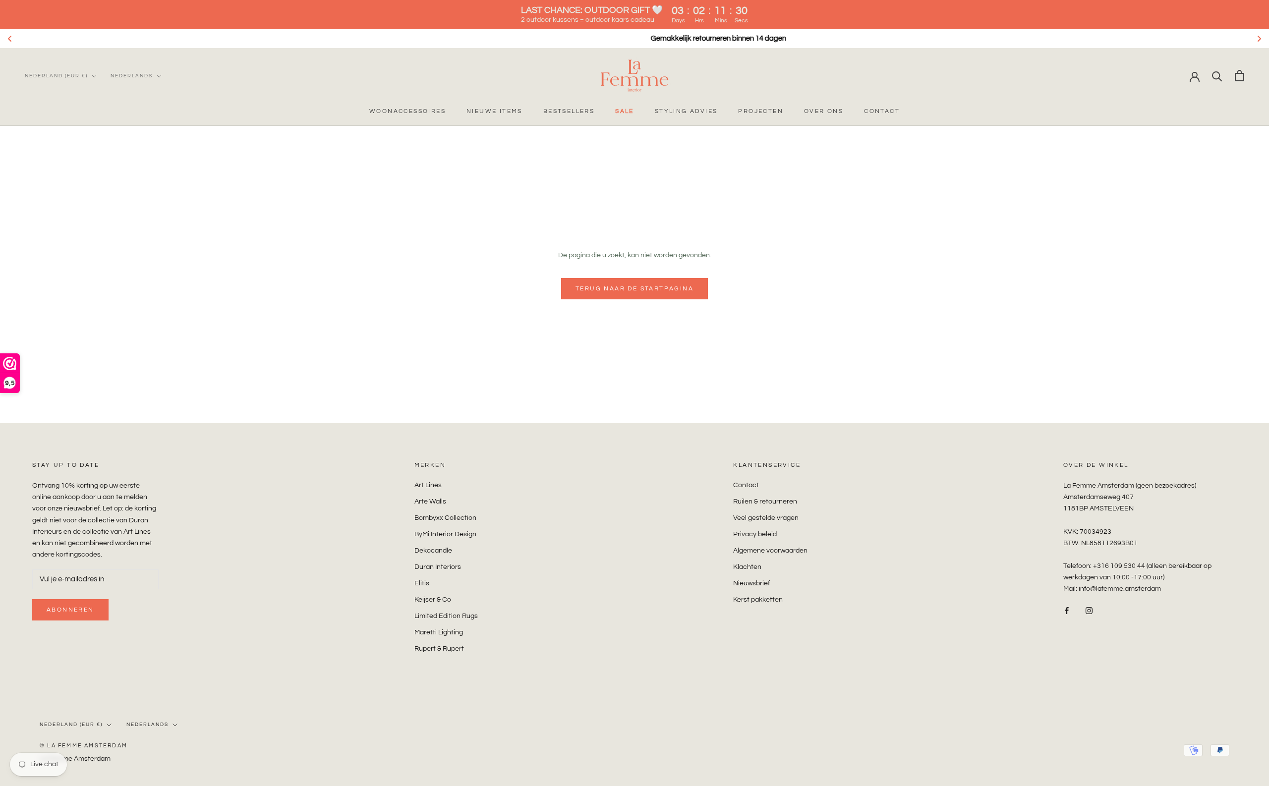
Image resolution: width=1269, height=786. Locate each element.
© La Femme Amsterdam (83, 745)
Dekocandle (433, 550)
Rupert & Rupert (439, 648)
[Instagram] (1089, 610)
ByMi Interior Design (445, 534)
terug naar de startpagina (634, 288)
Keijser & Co (432, 599)
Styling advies (686, 111)
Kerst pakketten (758, 599)
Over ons (823, 111)
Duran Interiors (437, 566)
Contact (882, 111)
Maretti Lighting (438, 632)
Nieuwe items (494, 111)
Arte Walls (430, 501)
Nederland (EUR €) (56, 75)
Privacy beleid (755, 534)
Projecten (760, 111)
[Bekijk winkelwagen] (1239, 75)
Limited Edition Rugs (446, 616)
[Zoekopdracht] (1217, 75)
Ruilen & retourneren (765, 501)
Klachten (747, 566)
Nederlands (132, 75)
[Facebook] (1066, 610)
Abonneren (70, 610)
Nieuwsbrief (751, 583)
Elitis (421, 583)
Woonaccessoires (407, 111)
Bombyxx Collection (445, 517)
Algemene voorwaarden (770, 550)
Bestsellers (568, 111)
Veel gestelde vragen (766, 517)
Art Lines (428, 485)
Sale (624, 111)
